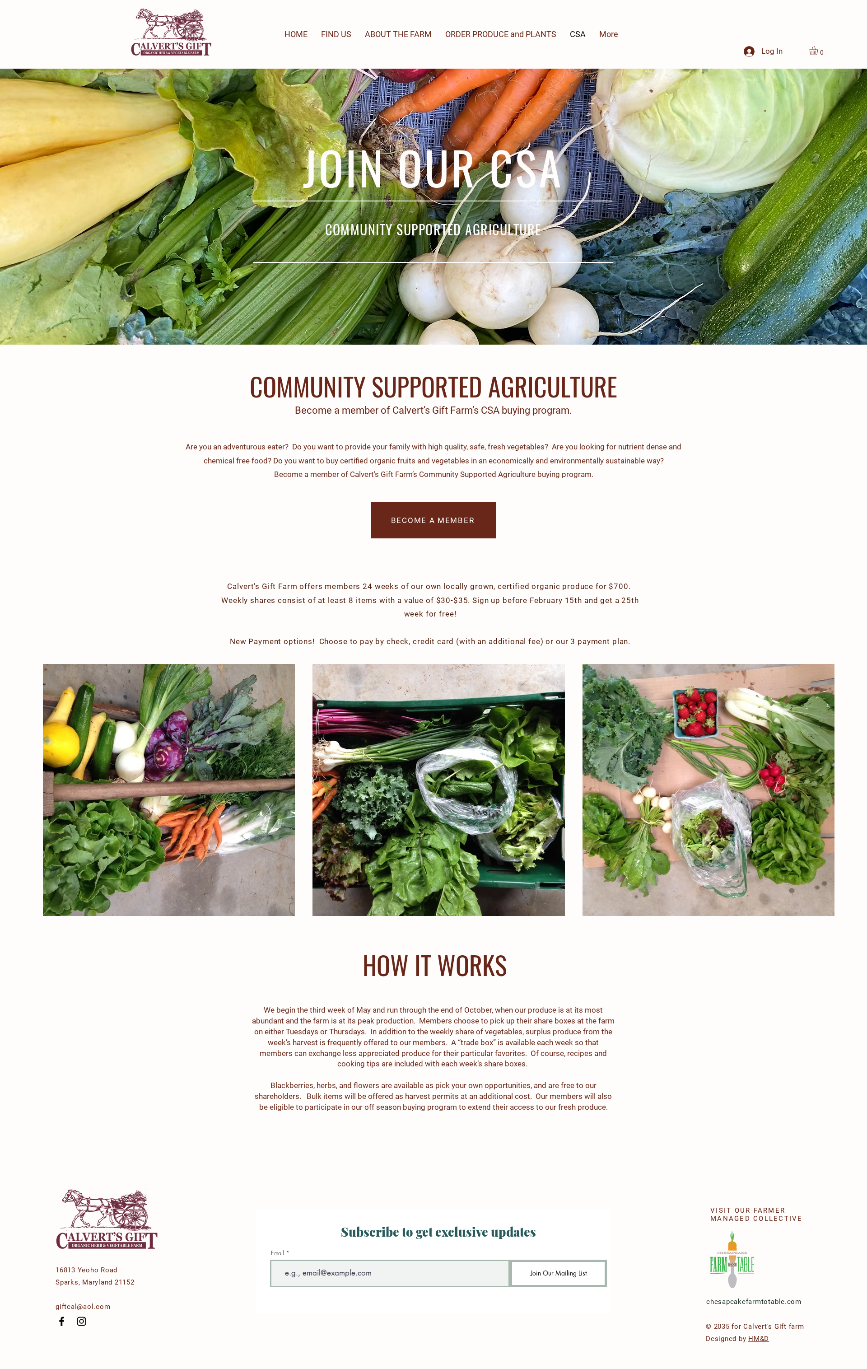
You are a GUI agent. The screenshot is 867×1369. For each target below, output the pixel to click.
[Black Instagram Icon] (81, 1321)
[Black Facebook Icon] (62, 1321)
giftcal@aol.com (83, 1307)
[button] (819, 50)
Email (277, 1253)
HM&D (758, 1339)
